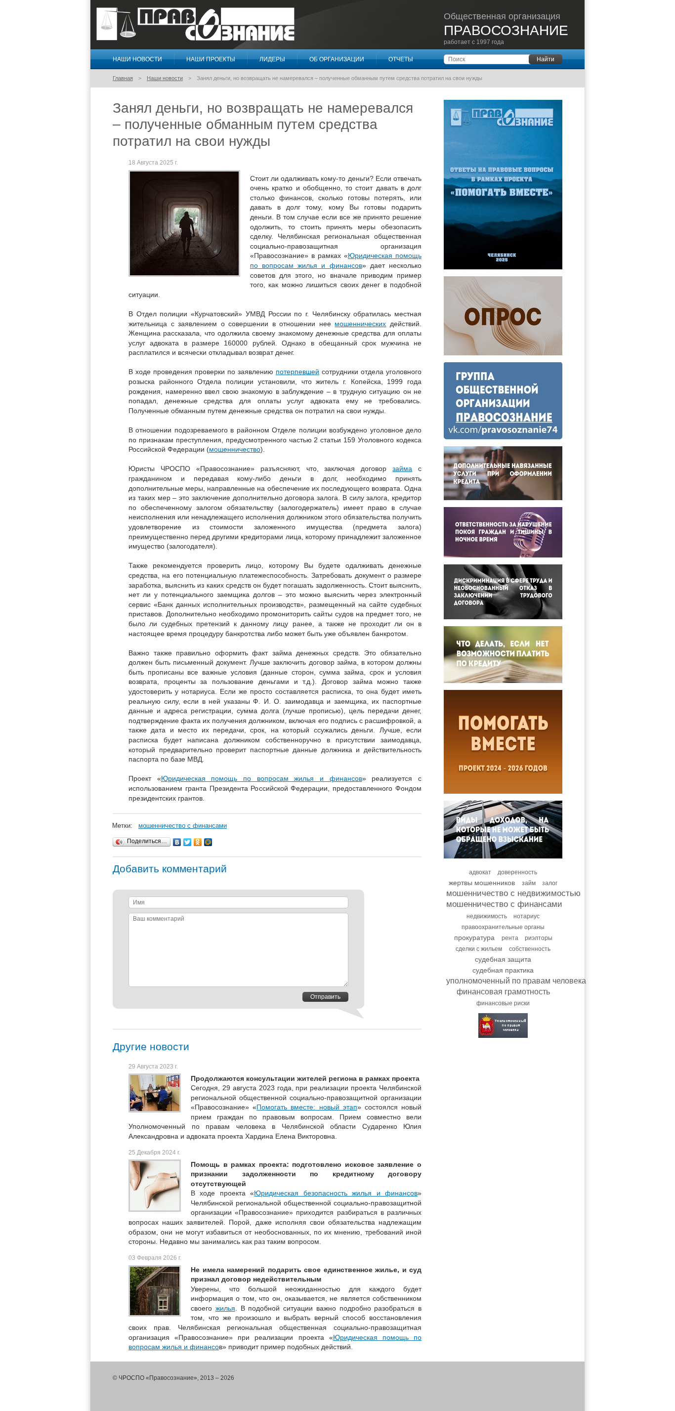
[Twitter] (187, 842)
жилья (225, 1308)
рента (510, 938)
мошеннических (360, 324)
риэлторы (538, 938)
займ (529, 883)
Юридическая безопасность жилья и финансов (336, 1193)
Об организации (336, 59)
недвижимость (486, 916)
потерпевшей (297, 372)
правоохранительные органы (503, 927)
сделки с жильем (479, 948)
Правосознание (195, 24)
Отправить (325, 996)
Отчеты (400, 59)
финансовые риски (503, 1003)
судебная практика (503, 970)
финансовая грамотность (503, 991)
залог (549, 883)
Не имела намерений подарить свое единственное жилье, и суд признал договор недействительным (306, 1274)
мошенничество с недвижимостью (513, 893)
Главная (123, 78)
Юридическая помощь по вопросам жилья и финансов (261, 778)
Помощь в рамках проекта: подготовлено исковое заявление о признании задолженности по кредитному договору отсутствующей (306, 1173)
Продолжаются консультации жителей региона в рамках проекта (305, 1078)
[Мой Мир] (208, 842)
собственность (529, 948)
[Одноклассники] (198, 842)
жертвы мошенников (482, 883)
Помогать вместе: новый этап (306, 1107)
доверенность (517, 872)
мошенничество (234, 449)
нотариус (526, 916)
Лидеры (272, 59)
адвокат (480, 872)
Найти (545, 59)
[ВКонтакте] (177, 842)
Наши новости (137, 59)
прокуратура (474, 937)
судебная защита (503, 959)
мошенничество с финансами (182, 825)
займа (402, 468)
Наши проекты (210, 59)
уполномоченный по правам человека (516, 981)
